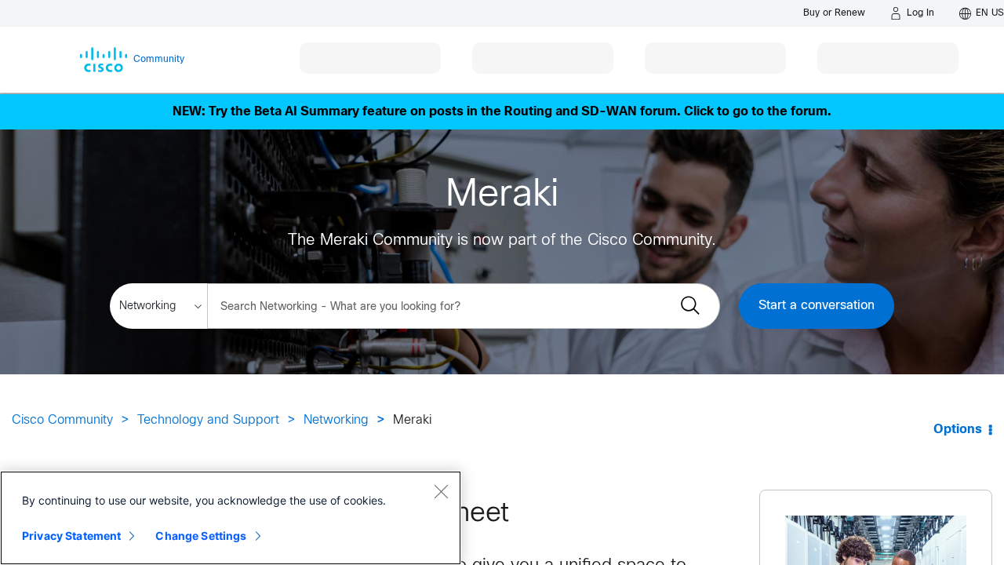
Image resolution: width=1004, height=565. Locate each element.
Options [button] (957, 430)
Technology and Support (208, 420)
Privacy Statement (71, 535)
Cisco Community (62, 420)
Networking (336, 420)
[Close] (441, 491)
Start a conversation (816, 306)
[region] (230, 518)
